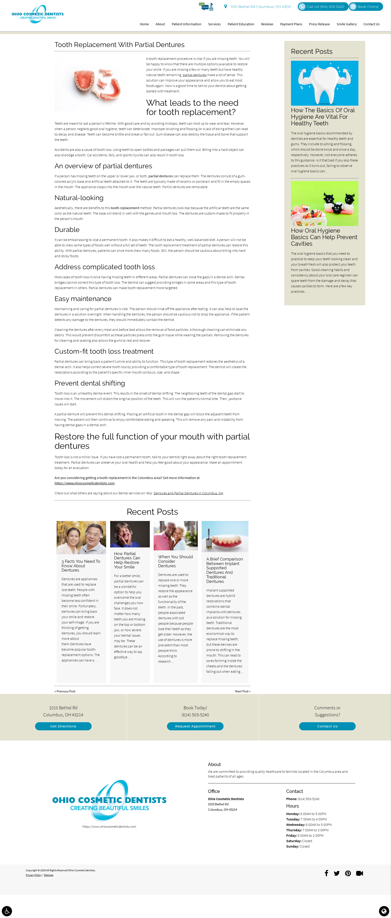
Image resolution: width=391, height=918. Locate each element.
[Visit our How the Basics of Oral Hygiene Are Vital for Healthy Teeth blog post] (324, 104)
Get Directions (63, 726)
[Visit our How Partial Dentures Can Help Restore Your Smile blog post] (130, 534)
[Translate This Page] (384, 911)
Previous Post (66, 691)
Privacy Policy (34, 875)
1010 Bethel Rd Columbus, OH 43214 (260, 7)
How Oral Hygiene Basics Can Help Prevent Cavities (324, 237)
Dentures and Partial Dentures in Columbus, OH (188, 493)
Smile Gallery (347, 24)
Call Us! (325, 7)
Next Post (241, 691)
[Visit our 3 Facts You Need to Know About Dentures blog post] (81, 537)
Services (214, 24)
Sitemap (48, 875)
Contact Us (371, 24)
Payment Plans (291, 24)
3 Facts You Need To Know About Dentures (81, 566)
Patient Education (241, 24)
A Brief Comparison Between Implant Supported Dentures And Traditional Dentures (224, 570)
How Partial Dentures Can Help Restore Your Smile (127, 560)
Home (144, 24)
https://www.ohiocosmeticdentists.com (84, 483)
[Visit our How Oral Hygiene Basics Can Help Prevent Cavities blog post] (324, 225)
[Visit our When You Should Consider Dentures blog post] (176, 535)
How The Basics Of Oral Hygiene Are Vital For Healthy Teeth (323, 117)
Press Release (319, 24)
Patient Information (186, 24)
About (160, 24)
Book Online (368, 7)
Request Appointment (195, 726)
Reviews (267, 24)
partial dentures (194, 74)
